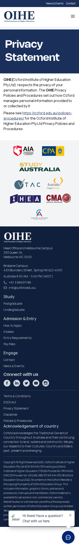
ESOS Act (10, 402)
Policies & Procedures (18, 421)
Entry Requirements (17, 338)
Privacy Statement (16, 408)
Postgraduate (13, 303)
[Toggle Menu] (72, 16)
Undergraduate (14, 310)
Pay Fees (9, 344)
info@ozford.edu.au (22, 288)
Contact (70, 3)
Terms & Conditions (17, 396)
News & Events (54, 3)
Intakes (9, 332)
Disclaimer (11, 414)
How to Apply (13, 325)
